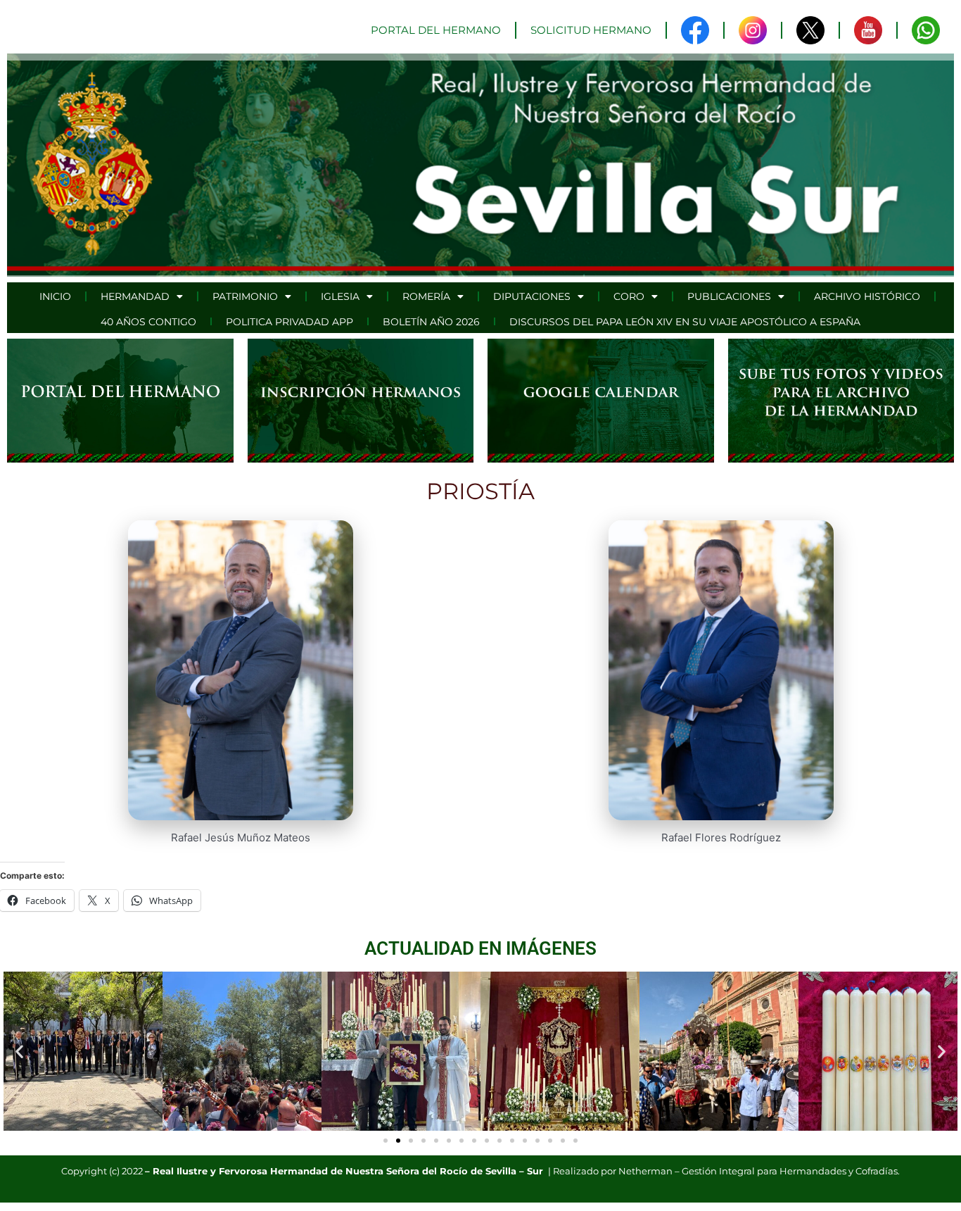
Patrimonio (245, 296)
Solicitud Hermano (590, 30)
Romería (426, 296)
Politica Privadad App (289, 321)
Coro (628, 296)
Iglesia (340, 296)
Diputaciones (532, 296)
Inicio (55, 296)
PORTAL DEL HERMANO (436, 30)
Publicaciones (729, 296)
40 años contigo (148, 321)
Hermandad (135, 296)
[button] (19, 1051)
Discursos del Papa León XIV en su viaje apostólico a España (684, 321)
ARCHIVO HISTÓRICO (867, 296)
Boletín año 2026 (431, 321)
